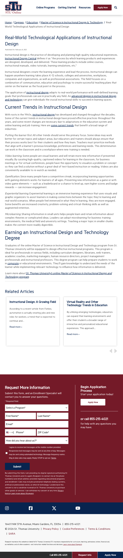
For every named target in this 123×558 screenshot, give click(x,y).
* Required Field (11, 401)
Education (32, 22)
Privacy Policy (51, 529)
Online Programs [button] (45, 7)
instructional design (37, 92)
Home (8, 22)
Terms (53, 458)
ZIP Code (43, 432)
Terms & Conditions (99, 529)
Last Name (44, 416)
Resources (85, 7)
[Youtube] (78, 508)
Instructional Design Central (20, 58)
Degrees (19, 22)
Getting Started (67, 7)
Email (9, 424)
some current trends (62, 125)
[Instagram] (7, 508)
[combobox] (37, 407)
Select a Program (15, 408)
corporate (13, 263)
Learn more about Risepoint (22, 493)
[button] (115, 7)
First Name (12, 416)
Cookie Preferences (73, 529)
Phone (20, 432)
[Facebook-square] (30, 508)
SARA (12, 533)
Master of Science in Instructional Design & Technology (72, 22)
